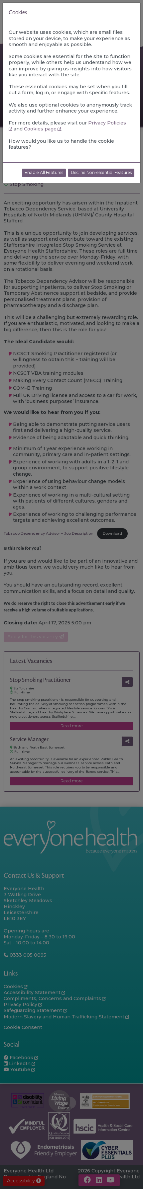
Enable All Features (44, 172)
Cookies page (40, 129)
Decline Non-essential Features (101, 172)
